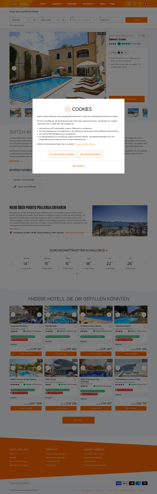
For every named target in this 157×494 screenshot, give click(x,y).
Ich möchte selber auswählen (62, 154)
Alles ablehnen (79, 166)
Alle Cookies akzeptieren (90, 154)
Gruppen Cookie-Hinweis (84, 144)
